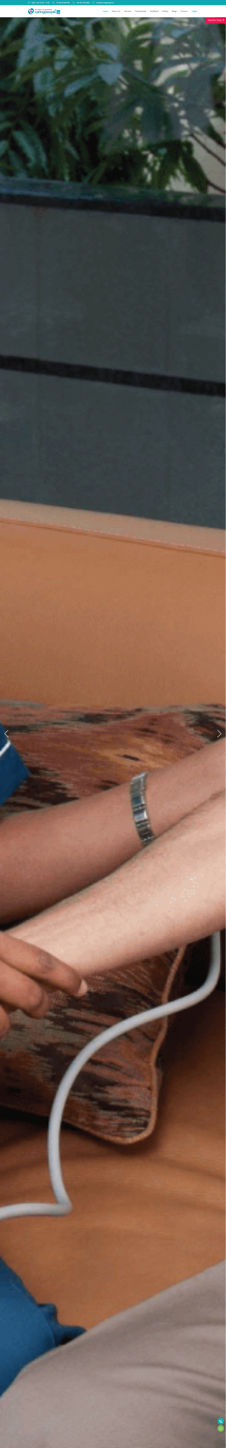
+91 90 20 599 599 (63, 2)
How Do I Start (215, 20)
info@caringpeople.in (105, 2)
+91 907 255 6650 (82, 2)
